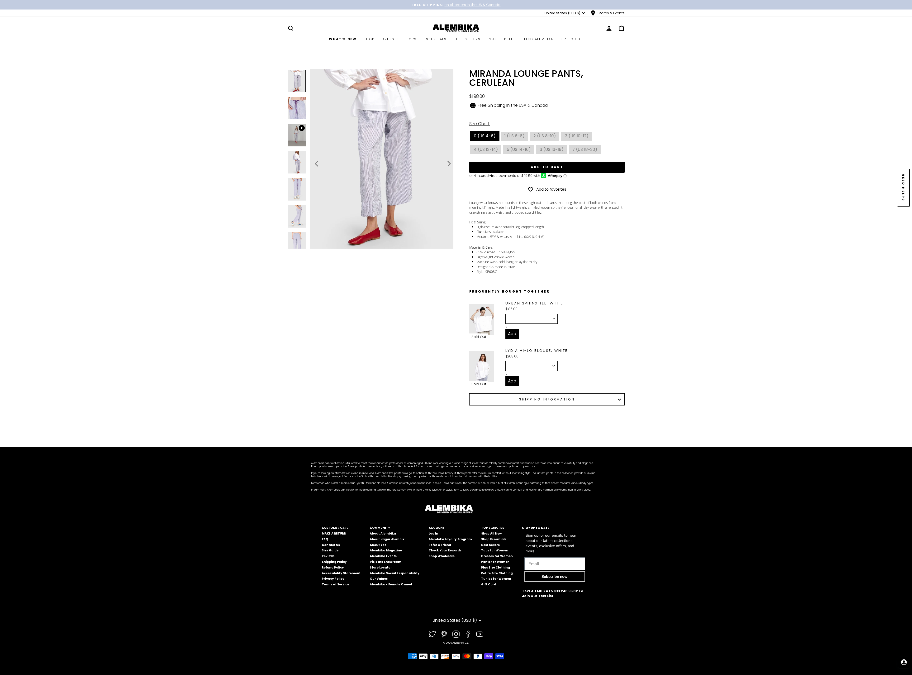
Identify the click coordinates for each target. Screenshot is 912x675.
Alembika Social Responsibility (394, 573)
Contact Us (331, 545)
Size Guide (571, 39)
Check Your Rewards (445, 550)
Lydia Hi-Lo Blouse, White (536, 350)
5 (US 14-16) (519, 149)
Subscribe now (555, 576)
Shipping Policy (334, 562)
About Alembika (383, 533)
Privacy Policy (333, 579)
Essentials (435, 39)
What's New (342, 39)
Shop (369, 39)
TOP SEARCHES (492, 528)
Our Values (379, 579)
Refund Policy (333, 567)
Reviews (328, 556)
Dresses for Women (497, 556)
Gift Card (488, 584)
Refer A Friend (440, 545)
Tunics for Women (496, 579)
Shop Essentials (493, 539)
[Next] (448, 163)
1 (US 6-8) (514, 136)
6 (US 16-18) (551, 149)
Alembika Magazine (386, 550)
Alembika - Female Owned (391, 584)
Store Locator (381, 567)
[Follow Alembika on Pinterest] (444, 634)
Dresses (390, 39)
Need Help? (903, 188)
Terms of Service (335, 584)
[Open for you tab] (904, 662)
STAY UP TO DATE (535, 528)
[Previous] (317, 163)
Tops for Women (494, 550)
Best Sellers (467, 39)
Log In (433, 533)
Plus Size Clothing (495, 567)
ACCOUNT (437, 528)
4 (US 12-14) (486, 149)
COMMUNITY (380, 528)
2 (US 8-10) (544, 136)
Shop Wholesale (442, 556)
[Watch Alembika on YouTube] (479, 634)
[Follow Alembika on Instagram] (456, 634)
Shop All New (491, 533)
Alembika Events (383, 556)
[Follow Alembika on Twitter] (432, 634)
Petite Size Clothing (497, 573)
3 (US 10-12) (576, 136)
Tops (411, 39)
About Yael (378, 545)
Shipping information (547, 399)
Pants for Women (495, 562)
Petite (510, 39)
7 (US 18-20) (584, 149)
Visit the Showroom (385, 562)
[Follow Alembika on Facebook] (467, 634)
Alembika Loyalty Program (450, 539)
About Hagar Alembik (387, 539)
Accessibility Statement (341, 573)
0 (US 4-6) (484, 136)
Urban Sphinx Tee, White (534, 303)
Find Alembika (538, 39)
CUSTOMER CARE (335, 528)
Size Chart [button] (479, 124)
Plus (492, 39)
